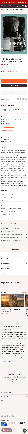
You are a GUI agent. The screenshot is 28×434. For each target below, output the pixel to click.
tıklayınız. (9, 187)
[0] (22, 6)
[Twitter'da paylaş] (23, 99)
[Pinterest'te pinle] (20, 99)
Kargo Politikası (5, 273)
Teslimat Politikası (15, 377)
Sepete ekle (14, 81)
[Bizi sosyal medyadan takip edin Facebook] (2, 416)
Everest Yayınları (9, 67)
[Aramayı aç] (17, 6)
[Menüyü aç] (2, 5)
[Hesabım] (19, 6)
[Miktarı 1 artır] (14, 75)
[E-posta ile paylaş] (26, 99)
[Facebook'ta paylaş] (18, 99)
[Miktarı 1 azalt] (6, 75)
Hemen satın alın (14, 85)
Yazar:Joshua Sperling (9, 126)
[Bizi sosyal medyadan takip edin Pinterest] (7, 416)
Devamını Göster (7, 361)
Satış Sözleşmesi (6, 254)
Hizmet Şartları (5, 259)
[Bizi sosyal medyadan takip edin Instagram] (5, 416)
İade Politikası (5, 268)
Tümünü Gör (24, 292)
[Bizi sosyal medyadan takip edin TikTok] (13, 416)
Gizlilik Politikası (5, 263)
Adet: (2, 75)
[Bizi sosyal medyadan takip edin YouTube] (10, 416)
